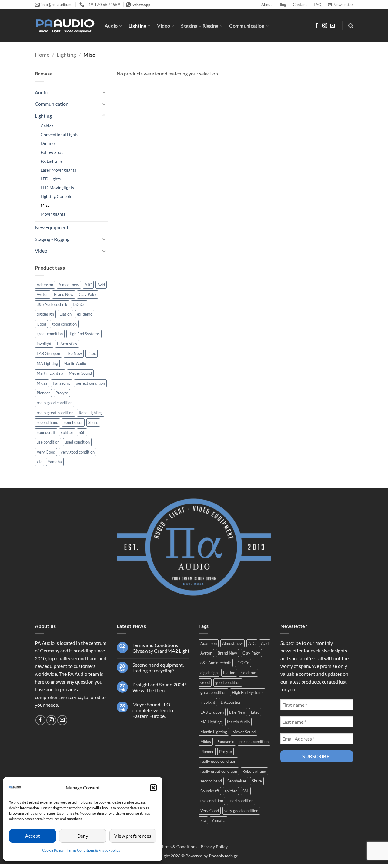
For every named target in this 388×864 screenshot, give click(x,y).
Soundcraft (46, 432)
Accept (32, 836)
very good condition (78, 452)
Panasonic (61, 383)
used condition (77, 442)
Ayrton (42, 294)
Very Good (46, 452)
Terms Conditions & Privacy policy (93, 850)
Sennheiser (73, 422)
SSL (82, 432)
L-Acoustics (67, 343)
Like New (73, 353)
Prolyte (61, 392)
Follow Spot (52, 152)
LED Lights (51, 178)
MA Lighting (47, 363)
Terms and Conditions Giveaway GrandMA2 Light (160, 648)
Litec (91, 353)
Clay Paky (87, 294)
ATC (88, 284)
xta (39, 461)
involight (44, 343)
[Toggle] (104, 92)
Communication (246, 25)
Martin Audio (74, 363)
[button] (153, 788)
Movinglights (53, 213)
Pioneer (43, 392)
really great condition (55, 412)
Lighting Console (56, 196)
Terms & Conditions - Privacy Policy (194, 846)
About (266, 4)
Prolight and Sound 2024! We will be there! (159, 687)
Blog (282, 4)
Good (41, 324)
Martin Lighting (50, 373)
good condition (64, 324)
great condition (50, 333)
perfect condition (90, 383)
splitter (67, 432)
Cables (47, 125)
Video (163, 25)
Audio (111, 25)
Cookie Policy (53, 850)
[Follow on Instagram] (324, 25)
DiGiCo (79, 304)
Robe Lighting (90, 412)
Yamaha (55, 461)
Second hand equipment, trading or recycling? (158, 667)
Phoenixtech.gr (223, 855)
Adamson (45, 284)
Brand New (63, 294)
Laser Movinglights (58, 169)
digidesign (45, 314)
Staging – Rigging (199, 25)
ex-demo (84, 314)
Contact (300, 4)
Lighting (137, 25)
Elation (65, 314)
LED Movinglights (57, 187)
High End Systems (84, 333)
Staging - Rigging (52, 239)
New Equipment (52, 227)
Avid (101, 284)
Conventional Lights (59, 134)
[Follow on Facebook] (316, 25)
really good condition (54, 402)
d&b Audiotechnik (52, 304)
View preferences (132, 836)
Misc (45, 205)
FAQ (317, 4)
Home (42, 54)
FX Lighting (51, 161)
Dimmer (48, 143)
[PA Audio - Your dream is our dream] (65, 26)
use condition (48, 442)
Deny (83, 836)
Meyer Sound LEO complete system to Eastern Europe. (152, 710)
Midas (42, 383)
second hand (47, 422)
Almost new (69, 284)
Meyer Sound (80, 373)
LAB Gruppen (48, 353)
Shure (93, 422)
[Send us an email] (332, 25)
